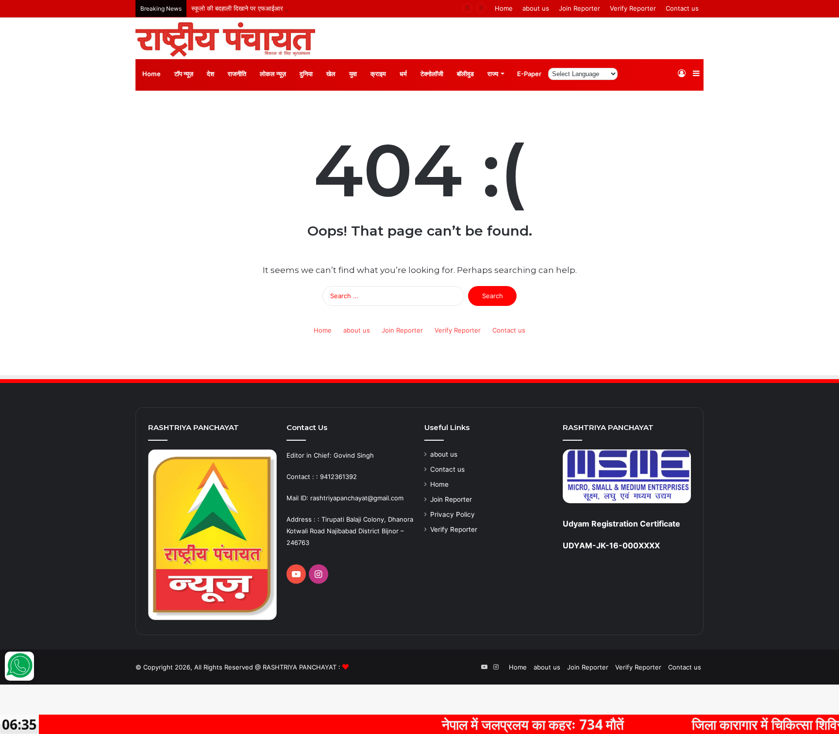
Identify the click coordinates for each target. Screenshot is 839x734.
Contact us (682, 8)
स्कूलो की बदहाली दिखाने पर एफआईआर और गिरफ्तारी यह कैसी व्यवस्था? (274, 8)
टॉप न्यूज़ (183, 74)
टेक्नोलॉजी (431, 74)
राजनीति (237, 74)
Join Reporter (579, 8)
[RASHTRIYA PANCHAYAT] (225, 39)
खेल (331, 74)
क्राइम (378, 74)
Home (504, 8)
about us (535, 8)
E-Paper (529, 74)
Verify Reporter (633, 8)
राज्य (492, 74)
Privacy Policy (452, 514)
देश (210, 74)
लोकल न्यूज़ (273, 74)
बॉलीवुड (465, 74)
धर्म (403, 74)
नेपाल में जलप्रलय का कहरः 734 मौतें (502, 724)
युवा (353, 74)
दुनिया (306, 74)
